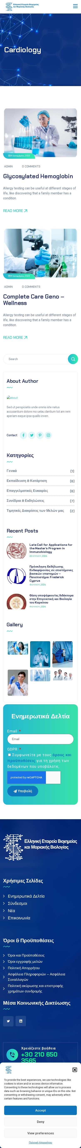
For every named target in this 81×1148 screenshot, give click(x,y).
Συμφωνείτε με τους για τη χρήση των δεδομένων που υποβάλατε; (39, 761)
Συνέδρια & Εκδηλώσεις (40, 500)
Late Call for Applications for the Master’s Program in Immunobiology (50, 548)
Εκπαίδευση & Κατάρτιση (40, 481)
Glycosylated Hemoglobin (38, 176)
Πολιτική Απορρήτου (40, 1142)
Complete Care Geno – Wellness (33, 300)
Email (12, 731)
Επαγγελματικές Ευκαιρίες (40, 491)
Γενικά (40, 471)
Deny (40, 1122)
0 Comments (31, 166)
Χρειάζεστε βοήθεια (38, 1048)
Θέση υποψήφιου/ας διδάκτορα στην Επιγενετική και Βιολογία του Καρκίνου (51, 598)
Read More (13, 210)
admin (8, 166)
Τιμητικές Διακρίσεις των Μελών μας (40, 510)
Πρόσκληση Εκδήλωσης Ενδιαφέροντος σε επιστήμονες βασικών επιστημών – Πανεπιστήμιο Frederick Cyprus (51, 573)
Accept (40, 1110)
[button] (75, 1070)
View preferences (40, 1133)
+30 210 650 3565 (39, 1057)
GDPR (12, 749)
